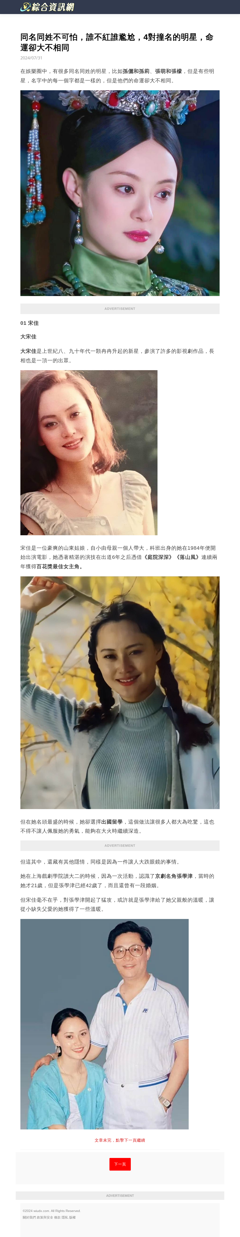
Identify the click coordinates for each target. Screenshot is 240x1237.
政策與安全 (45, 1217)
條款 (57, 1217)
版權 (72, 1217)
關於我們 (29, 1217)
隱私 (65, 1217)
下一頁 (120, 1164)
